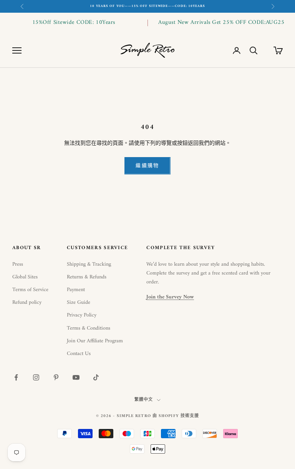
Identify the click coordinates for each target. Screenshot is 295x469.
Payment (76, 290)
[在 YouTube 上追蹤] (76, 377)
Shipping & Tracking (89, 264)
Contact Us (79, 353)
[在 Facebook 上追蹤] (16, 377)
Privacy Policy (81, 315)
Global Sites (25, 277)
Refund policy (26, 302)
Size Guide (78, 302)
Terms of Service (30, 290)
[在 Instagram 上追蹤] (36, 377)
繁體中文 (143, 400)
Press (17, 264)
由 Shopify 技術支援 (175, 416)
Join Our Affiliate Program (95, 341)
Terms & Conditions (88, 328)
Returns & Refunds (86, 277)
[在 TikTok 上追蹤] (96, 377)
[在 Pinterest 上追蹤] (56, 377)
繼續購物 (147, 165)
